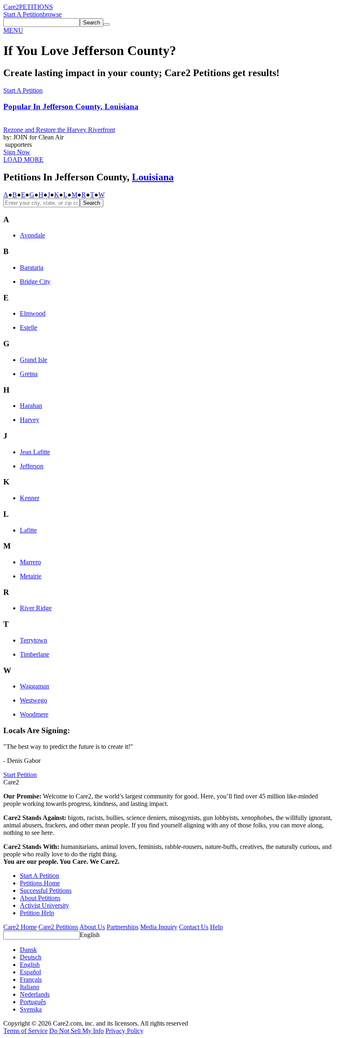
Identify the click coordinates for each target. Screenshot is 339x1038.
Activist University (44, 905)
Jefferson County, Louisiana (70, 106)
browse (52, 14)
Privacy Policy (124, 1030)
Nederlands (35, 994)
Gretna (29, 373)
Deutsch (30, 957)
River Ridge (36, 607)
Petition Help (37, 912)
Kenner (29, 497)
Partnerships (122, 926)
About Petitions (40, 897)
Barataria (31, 267)
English (90, 934)
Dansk (28, 949)
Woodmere (34, 714)
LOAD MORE (23, 159)
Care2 (11, 6)
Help (216, 926)
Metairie (30, 576)
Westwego (33, 700)
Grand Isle (33, 359)
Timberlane (34, 654)
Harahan (31, 405)
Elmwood (32, 313)
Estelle (28, 327)
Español (30, 972)
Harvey (29, 419)
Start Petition (20, 774)
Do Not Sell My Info (76, 1030)
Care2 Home (20, 926)
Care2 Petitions (58, 926)
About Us (92, 926)
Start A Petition (23, 14)
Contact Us (193, 926)
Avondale (32, 235)
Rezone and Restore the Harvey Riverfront (59, 129)
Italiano (29, 986)
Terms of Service (25, 1030)
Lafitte (28, 530)
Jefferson (31, 466)
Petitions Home (40, 883)
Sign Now (16, 152)
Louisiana (153, 177)
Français (31, 979)
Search (91, 203)
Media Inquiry (158, 926)
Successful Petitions (46, 890)
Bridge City (35, 281)
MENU (13, 30)
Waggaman (34, 686)
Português (33, 1001)
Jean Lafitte (35, 451)
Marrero (30, 562)
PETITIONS (36, 6)
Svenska (31, 1009)
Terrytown (33, 640)
